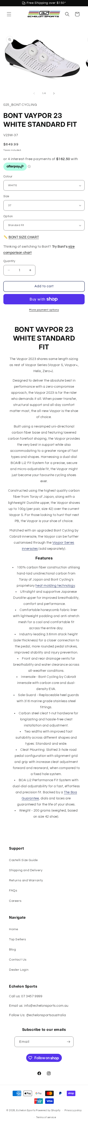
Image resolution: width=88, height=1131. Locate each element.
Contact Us (18, 959)
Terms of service (46, 1117)
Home (13, 929)
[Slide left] (34, 93)
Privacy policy (73, 1110)
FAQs (13, 890)
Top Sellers (17, 939)
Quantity (9, 261)
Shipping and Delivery (26, 870)
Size (6, 196)
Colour (7, 176)
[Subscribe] (68, 1041)
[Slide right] (54, 93)
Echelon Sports (25, 1110)
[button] (9, 14)
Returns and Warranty (26, 880)
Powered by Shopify (48, 1110)
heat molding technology (55, 585)
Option (8, 216)
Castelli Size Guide (23, 860)
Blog (12, 949)
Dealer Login (18, 969)
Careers (15, 901)
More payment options (44, 309)
